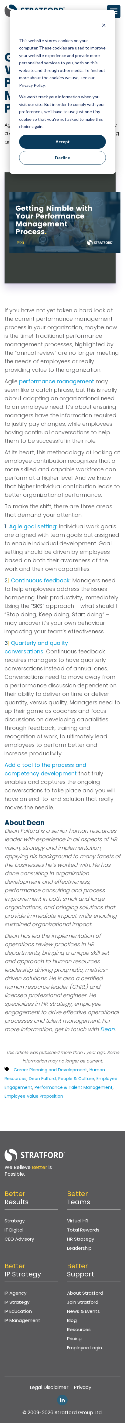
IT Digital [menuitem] (14, 1230)
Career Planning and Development (50, 1070)
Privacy (82, 1387)
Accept (63, 141)
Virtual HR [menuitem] (77, 1221)
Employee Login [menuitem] (84, 1347)
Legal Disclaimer (49, 1387)
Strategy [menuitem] (15, 1221)
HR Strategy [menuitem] (80, 1239)
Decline (62, 157)
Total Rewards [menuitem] (83, 1230)
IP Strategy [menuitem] (17, 1302)
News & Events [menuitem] (83, 1311)
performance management (56, 381)
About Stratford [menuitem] (85, 1293)
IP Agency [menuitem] (15, 1293)
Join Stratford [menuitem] (82, 1302)
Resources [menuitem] (79, 1329)
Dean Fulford (42, 1079)
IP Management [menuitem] (22, 1320)
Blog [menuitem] (72, 1320)
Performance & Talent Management (74, 1087)
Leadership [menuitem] (79, 1248)
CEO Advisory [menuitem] (19, 1239)
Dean (107, 1029)
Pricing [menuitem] (74, 1338)
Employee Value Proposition (34, 1096)
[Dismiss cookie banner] (104, 26)
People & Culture (76, 1079)
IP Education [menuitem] (18, 1311)
